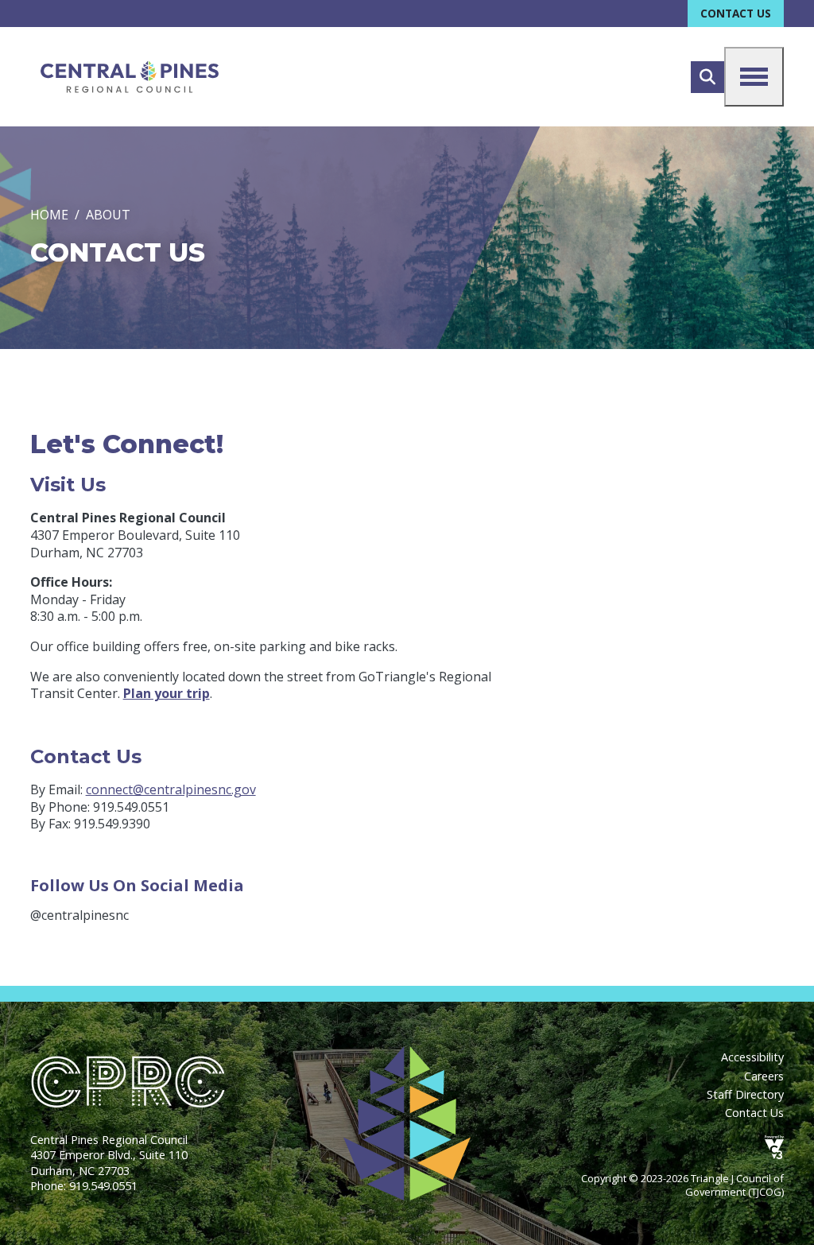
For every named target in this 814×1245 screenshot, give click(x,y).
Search (707, 77)
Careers (764, 1076)
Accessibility (752, 1057)
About (108, 214)
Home (49, 214)
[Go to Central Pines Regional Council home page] (129, 76)
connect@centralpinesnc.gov (171, 789)
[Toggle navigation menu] (754, 77)
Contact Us (735, 13)
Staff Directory (745, 1094)
